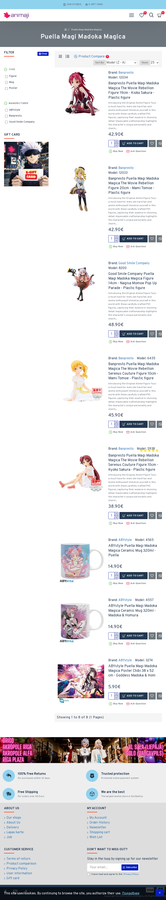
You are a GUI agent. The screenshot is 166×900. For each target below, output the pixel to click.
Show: (145, 62)
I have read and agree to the (115, 874)
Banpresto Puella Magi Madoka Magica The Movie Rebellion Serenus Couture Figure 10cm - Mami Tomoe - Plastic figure (133, 371)
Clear (44, 53)
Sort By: (99, 62)
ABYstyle (125, 540)
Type (12, 69)
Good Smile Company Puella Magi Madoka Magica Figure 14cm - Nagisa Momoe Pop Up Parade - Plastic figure (132, 281)
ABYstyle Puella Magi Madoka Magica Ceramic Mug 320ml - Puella (132, 551)
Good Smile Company (133, 263)
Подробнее (130, 894)
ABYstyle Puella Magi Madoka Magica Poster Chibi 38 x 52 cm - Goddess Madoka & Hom (132, 671)
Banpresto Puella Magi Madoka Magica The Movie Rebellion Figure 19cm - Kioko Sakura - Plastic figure (133, 90)
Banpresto (126, 73)
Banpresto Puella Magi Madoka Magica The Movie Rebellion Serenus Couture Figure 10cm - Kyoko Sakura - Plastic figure (133, 462)
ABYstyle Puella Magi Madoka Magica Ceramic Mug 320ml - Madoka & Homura (132, 611)
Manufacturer (18, 103)
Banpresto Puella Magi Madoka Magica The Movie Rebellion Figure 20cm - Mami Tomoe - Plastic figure (133, 185)
